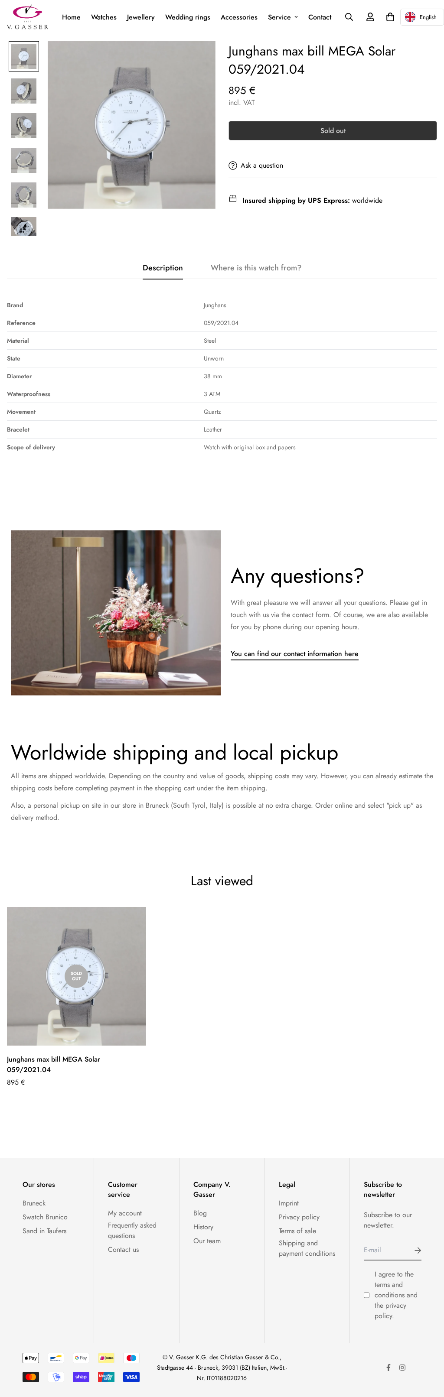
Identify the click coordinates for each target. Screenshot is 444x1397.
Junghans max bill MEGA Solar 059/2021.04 (53, 1064)
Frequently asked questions (132, 1230)
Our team (207, 1241)
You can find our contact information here (295, 654)
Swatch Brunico (45, 1217)
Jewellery (141, 17)
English (428, 17)
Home (71, 17)
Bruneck (34, 1203)
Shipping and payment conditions (307, 1248)
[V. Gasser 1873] (27, 17)
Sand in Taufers (44, 1231)
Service (279, 17)
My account (125, 1213)
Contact (319, 17)
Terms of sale (297, 1231)
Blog (200, 1213)
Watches (104, 17)
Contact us (123, 1249)
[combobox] (422, 17)
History (203, 1227)
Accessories (239, 17)
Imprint (289, 1203)
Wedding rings (187, 17)
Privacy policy (299, 1217)
